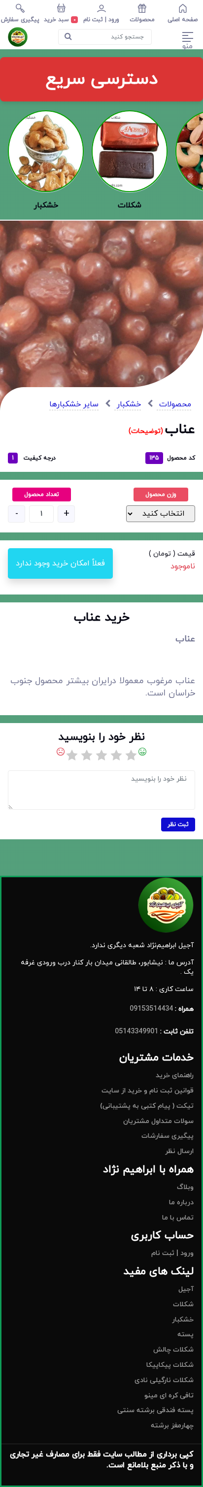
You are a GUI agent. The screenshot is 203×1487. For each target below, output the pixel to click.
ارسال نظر (179, 1151)
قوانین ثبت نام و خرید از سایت (148, 1090)
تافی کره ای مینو (169, 1395)
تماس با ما (178, 1218)
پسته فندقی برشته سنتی (155, 1410)
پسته (185, 1334)
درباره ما (181, 1202)
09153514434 (151, 1009)
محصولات (174, 404)
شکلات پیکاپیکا (170, 1365)
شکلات (183, 1304)
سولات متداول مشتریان (158, 1121)
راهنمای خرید (175, 1075)
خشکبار (127, 404)
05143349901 (136, 1031)
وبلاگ (185, 1187)
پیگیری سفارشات (167, 1136)
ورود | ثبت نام (172, 1253)
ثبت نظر (178, 824)
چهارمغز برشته (172, 1425)
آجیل (186, 1289)
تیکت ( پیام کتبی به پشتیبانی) (147, 1106)
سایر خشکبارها (74, 404)
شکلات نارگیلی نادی (164, 1380)
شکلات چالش (173, 1350)
